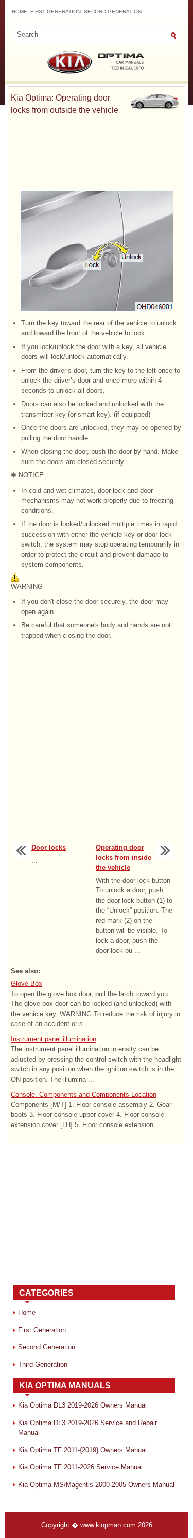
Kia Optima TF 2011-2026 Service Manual (80, 1467)
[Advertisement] (96, 153)
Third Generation (42, 1364)
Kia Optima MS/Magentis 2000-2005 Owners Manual (96, 1485)
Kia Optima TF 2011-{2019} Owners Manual (82, 1450)
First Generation (55, 11)
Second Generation (113, 11)
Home (19, 11)
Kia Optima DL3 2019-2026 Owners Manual (82, 1405)
